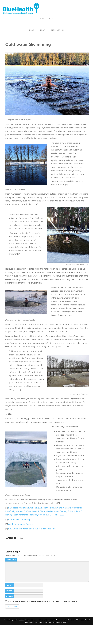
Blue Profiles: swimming (19, 519)
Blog (21, 538)
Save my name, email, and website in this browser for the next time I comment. (42, 601)
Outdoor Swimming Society (20, 524)
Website (9, 596)
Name (9, 585)
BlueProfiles (57, 30)
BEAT (42, 30)
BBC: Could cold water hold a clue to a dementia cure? (32, 528)
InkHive (21, 620)
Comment (11, 559)
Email (9, 590)
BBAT (31, 30)
